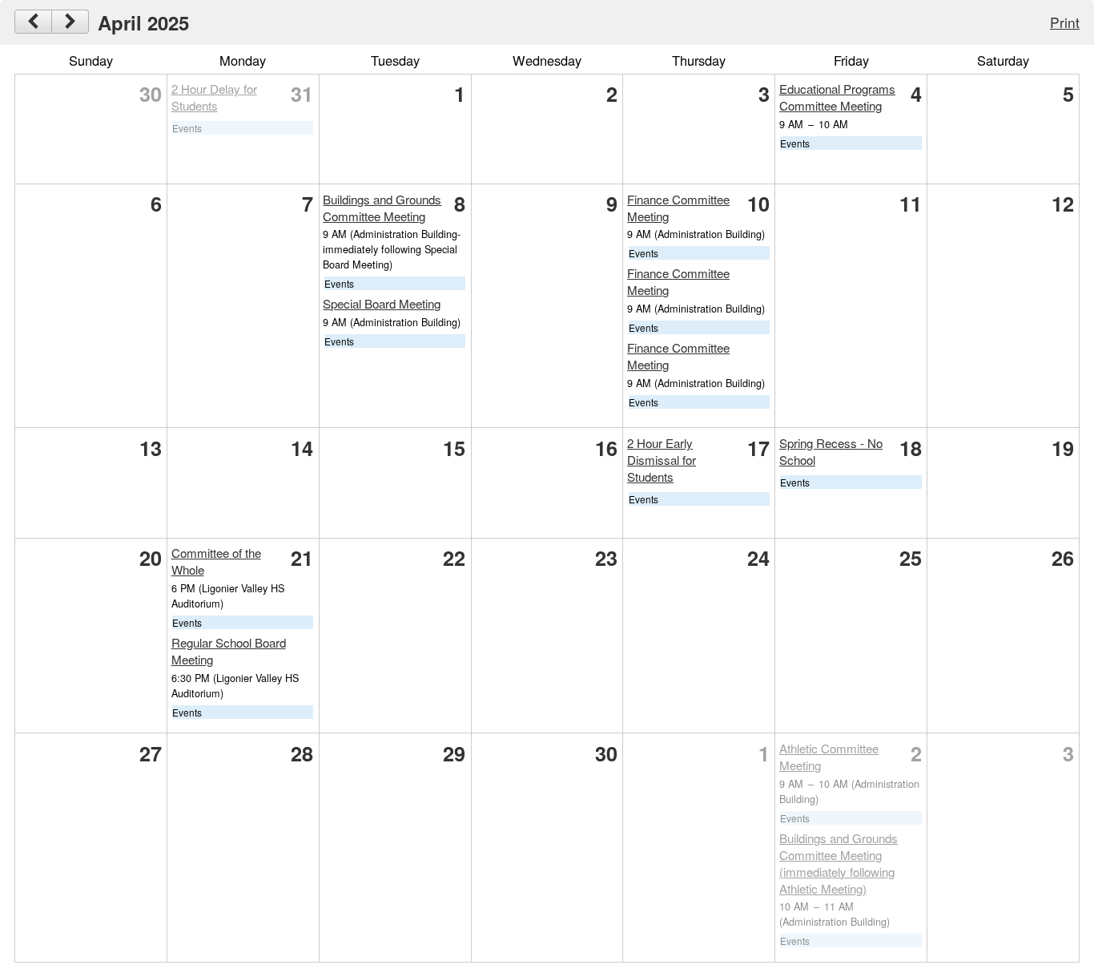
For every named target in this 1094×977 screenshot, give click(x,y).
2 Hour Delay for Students (214, 97)
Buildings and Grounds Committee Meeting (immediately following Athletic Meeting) (838, 863)
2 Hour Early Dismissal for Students (661, 459)
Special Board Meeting (381, 303)
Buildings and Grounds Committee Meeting (382, 207)
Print (1065, 22)
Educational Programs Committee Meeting (837, 97)
